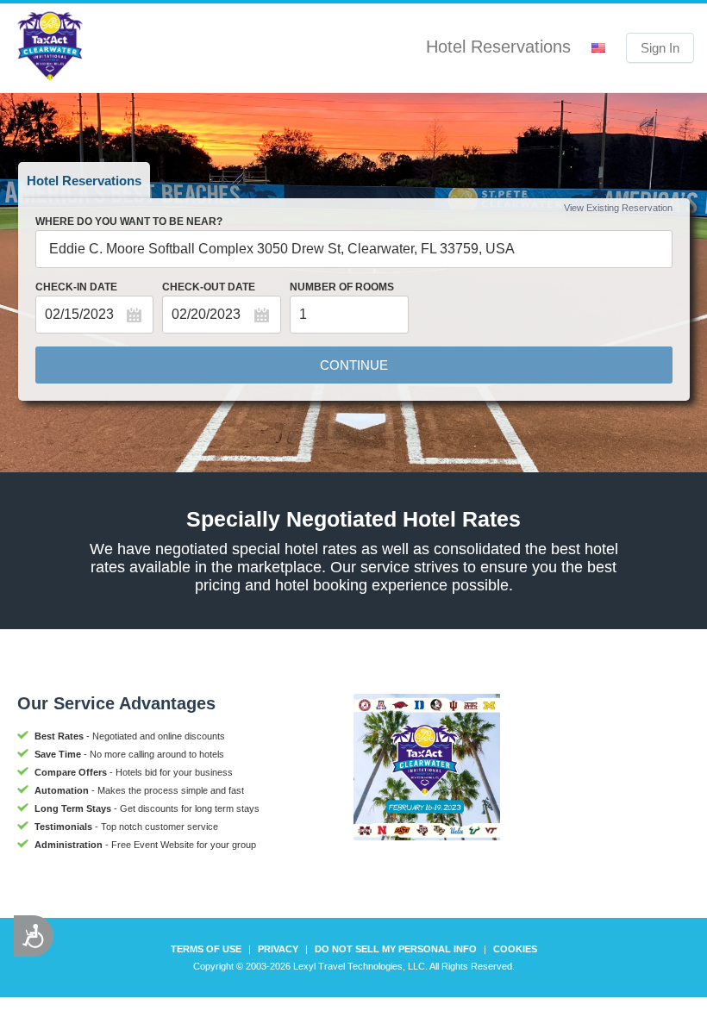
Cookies (515, 949)
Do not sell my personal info (396, 949)
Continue (354, 365)
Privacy (278, 949)
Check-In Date (76, 287)
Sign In (660, 48)
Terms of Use (206, 949)
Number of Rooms (342, 287)
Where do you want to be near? (128, 221)
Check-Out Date (208, 287)
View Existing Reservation (618, 208)
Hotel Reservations (84, 180)
